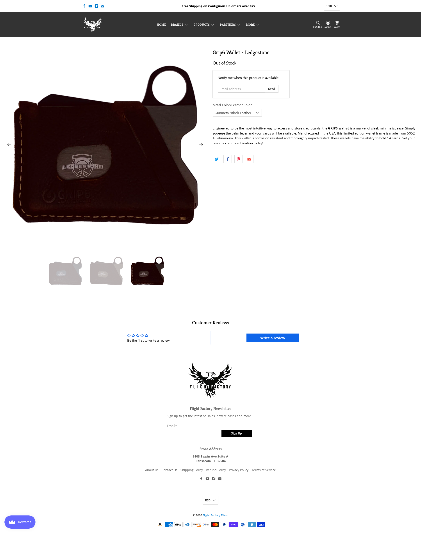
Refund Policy (216, 470)
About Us (152, 470)
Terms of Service (264, 470)
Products (202, 25)
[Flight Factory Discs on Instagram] (96, 6)
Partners (228, 25)
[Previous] (9, 145)
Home (161, 25)
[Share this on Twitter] (217, 159)
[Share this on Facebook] (227, 159)
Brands (177, 25)
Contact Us (169, 470)
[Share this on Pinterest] (238, 159)
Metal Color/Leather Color (232, 105)
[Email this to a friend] (249, 159)
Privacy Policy (238, 470)
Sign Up (236, 433)
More (250, 25)
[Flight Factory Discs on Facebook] (84, 6)
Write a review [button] (272, 338)
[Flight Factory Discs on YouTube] (90, 6)
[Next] (201, 145)
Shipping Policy (191, 470)
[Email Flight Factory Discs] (103, 6)
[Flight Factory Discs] (93, 24)
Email (172, 426)
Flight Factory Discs (215, 515)
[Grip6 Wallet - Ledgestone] (105, 145)
